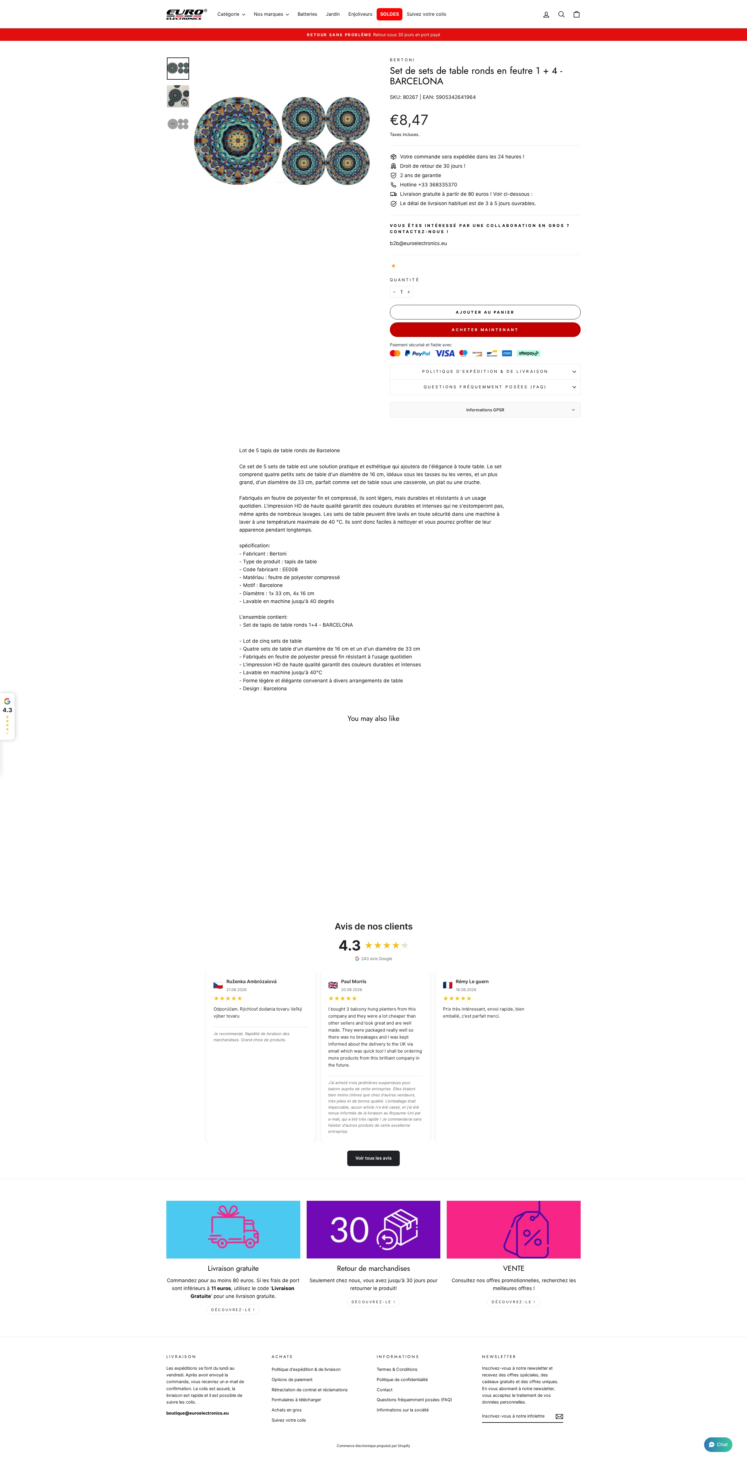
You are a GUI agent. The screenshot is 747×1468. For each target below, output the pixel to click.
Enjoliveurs (360, 14)
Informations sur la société (403, 1409)
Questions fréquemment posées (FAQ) (485, 387)
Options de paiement (292, 1379)
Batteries (307, 14)
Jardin (333, 14)
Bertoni (403, 59)
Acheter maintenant (485, 329)
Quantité (405, 279)
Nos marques (269, 14)
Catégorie (229, 14)
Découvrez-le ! (233, 1310)
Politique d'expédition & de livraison (485, 371)
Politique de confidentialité (402, 1379)
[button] (718, 1444)
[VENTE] (514, 1230)
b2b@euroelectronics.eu (418, 243)
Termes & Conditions (397, 1369)
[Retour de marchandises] (374, 1230)
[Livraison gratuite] (233, 1230)
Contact (384, 1389)
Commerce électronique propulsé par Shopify (373, 1445)
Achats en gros (287, 1409)
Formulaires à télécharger (296, 1399)
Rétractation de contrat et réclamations (310, 1389)
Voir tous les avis (373, 1158)
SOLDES (389, 14)
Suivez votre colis (426, 14)
